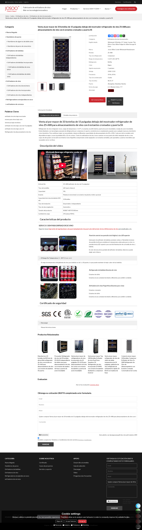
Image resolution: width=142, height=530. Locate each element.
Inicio (7, 16)
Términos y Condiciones (84, 440)
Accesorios (44, 435)
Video (75, 472)
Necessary (58, 525)
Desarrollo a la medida (81, 463)
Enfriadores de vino (22, 16)
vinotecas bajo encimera (12, 122)
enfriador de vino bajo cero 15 (14, 129)
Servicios (118, 2)
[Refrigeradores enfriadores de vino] (112, 165)
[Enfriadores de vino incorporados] (111, 90)
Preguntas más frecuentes (82, 476)
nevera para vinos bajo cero (13, 119)
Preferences (76, 525)
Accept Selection (71, 521)
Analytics (67, 525)
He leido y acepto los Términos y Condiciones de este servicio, (64, 440)
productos (74, 9)
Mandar (45, 444)
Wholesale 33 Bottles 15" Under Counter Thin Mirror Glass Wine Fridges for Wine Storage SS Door (122, 44)
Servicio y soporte (45, 469)
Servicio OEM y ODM (91, 9)
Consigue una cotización (126, 9)
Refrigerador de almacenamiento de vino (18, 132)
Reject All (59, 521)
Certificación (127, 2)
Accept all (82, 521)
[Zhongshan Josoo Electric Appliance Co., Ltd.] (12, 9)
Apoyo (107, 9)
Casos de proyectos (46, 466)
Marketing (86, 525)
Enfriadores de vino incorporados (40, 16)
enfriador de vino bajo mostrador (15, 116)
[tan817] (138, 506)
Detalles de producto (70, 115)
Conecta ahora (98, 100)
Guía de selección (79, 466)
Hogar (64, 9)
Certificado (43, 463)
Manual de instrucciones (48, 327)
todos (12, 16)
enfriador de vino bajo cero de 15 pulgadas (18, 126)
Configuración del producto (49, 115)
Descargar (77, 469)
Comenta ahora (94, 385)
